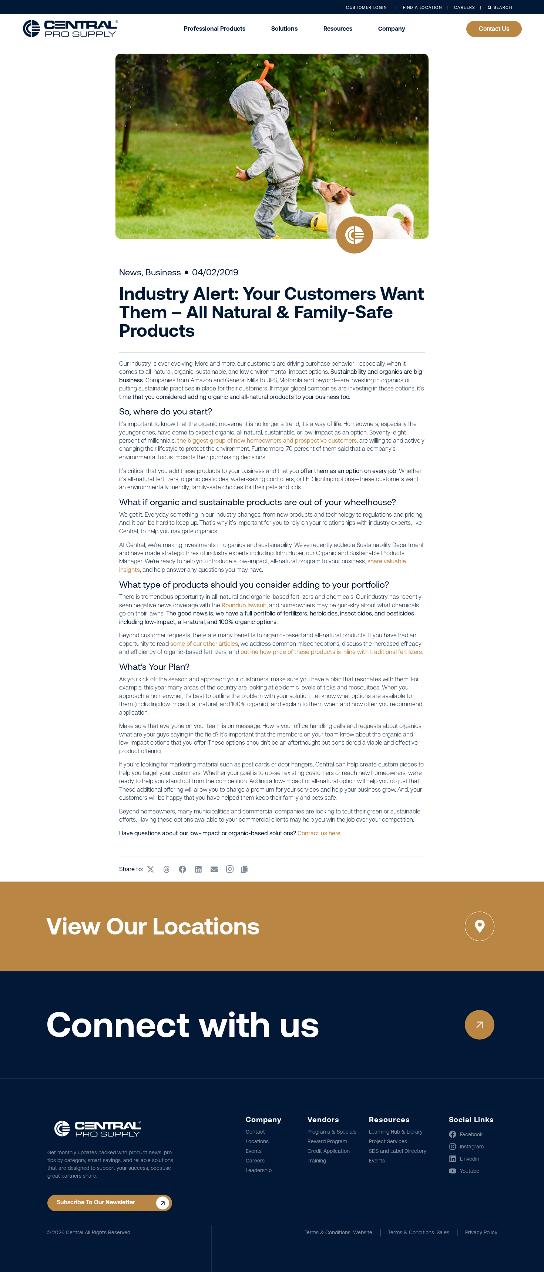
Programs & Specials (332, 1132)
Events (254, 1151)
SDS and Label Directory (397, 1151)
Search (502, 8)
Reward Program (327, 1141)
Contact (255, 1132)
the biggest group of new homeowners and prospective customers (267, 440)
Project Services (388, 1141)
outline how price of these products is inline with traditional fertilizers (331, 651)
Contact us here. (319, 833)
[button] (151, 869)
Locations (257, 1141)
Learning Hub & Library (396, 1132)
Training (317, 1161)
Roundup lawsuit (244, 605)
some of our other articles (204, 643)
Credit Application (329, 1151)
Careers (255, 1161)
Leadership (259, 1170)
